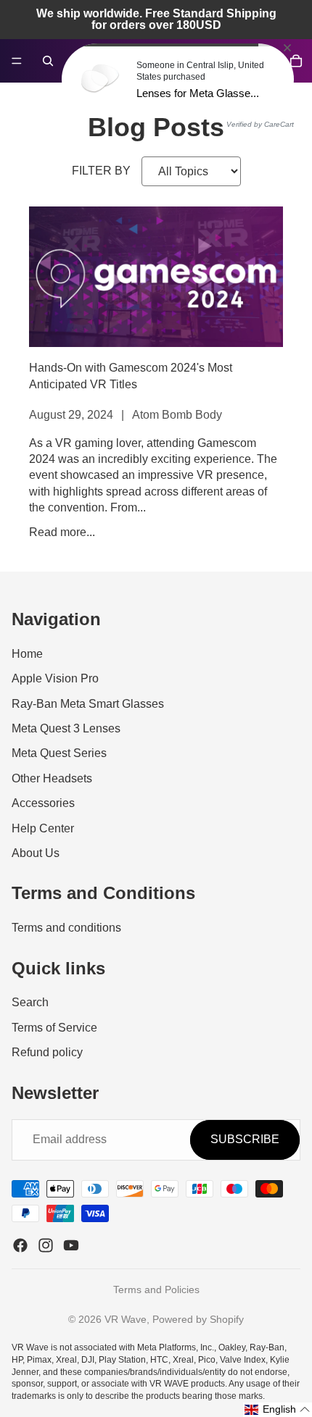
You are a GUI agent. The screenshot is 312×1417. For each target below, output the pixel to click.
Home (27, 654)
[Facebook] (20, 1245)
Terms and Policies (156, 1289)
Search (30, 1002)
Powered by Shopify (198, 1319)
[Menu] (16, 61)
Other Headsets (52, 778)
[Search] (48, 61)
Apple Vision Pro (55, 678)
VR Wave (125, 1319)
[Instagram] (45, 1245)
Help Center (43, 828)
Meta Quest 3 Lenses (66, 728)
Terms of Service (54, 1027)
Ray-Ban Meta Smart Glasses (88, 703)
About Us (35, 853)
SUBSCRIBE (244, 1139)
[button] (277, 1410)
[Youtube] (71, 1245)
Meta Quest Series (59, 753)
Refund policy (47, 1052)
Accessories (43, 803)
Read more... (62, 532)
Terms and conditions (66, 927)
